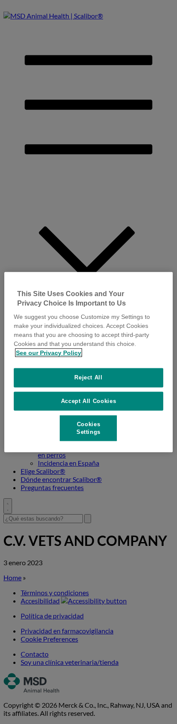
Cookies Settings (88, 428)
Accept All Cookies (88, 400)
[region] (88, 362)
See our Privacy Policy (48, 352)
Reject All (88, 377)
